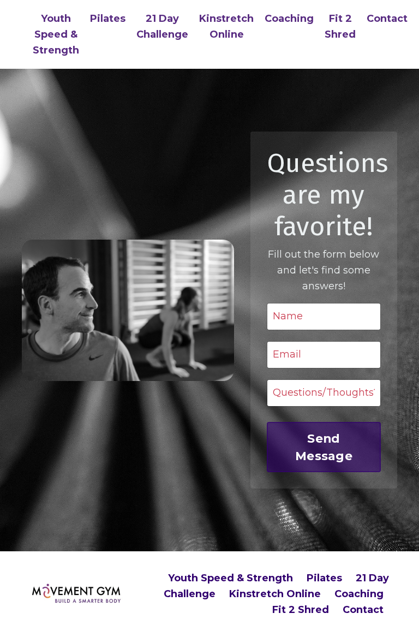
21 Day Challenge (162, 26)
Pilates (107, 19)
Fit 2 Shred (340, 26)
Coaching (289, 19)
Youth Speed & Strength (56, 34)
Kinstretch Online (226, 26)
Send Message (323, 447)
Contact (387, 19)
